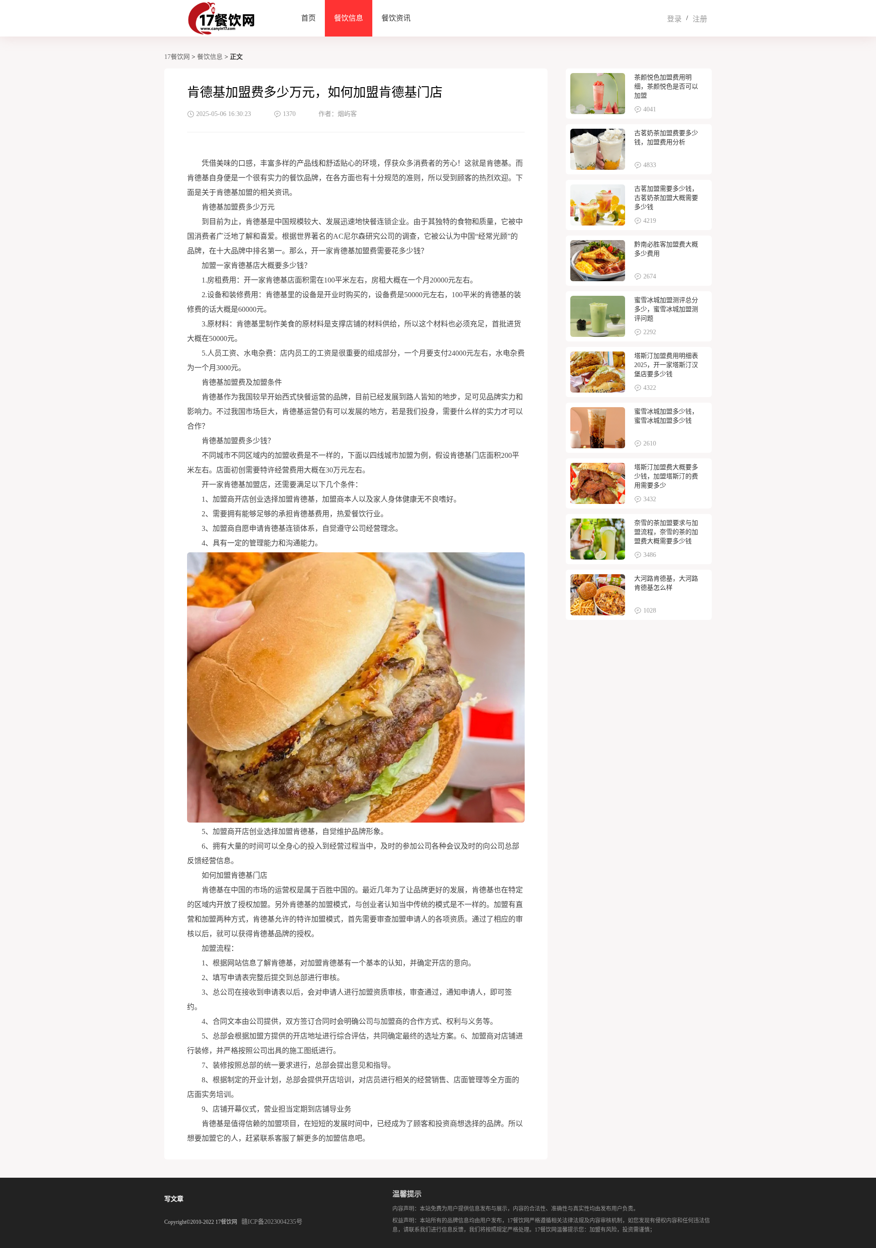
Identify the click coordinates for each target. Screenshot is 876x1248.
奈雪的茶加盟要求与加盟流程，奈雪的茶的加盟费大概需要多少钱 (666, 532)
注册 (700, 19)
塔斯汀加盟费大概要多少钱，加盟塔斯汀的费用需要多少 (666, 476)
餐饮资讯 (396, 18)
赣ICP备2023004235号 (271, 1221)
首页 (308, 18)
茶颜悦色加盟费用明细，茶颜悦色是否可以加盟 (666, 86)
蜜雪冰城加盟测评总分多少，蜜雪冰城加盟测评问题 (666, 309)
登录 (674, 19)
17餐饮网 (177, 56)
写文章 (173, 1199)
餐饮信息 (348, 18)
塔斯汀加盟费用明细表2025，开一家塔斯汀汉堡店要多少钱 (666, 365)
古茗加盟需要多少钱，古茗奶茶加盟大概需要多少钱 (666, 197)
